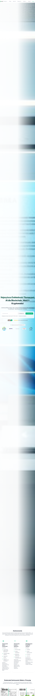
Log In (33, 1)
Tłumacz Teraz (30, 313)
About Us (14, 1)
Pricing (10, 1)
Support (29, 1)
